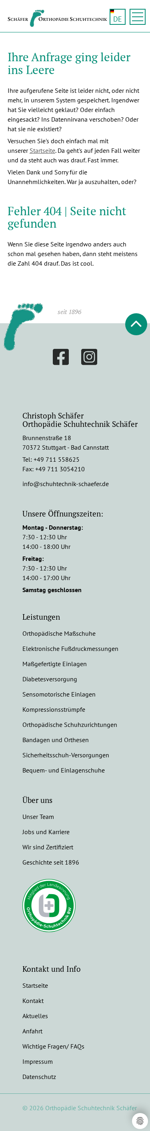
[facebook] (61, 358)
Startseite (42, 150)
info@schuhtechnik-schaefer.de (65, 484)
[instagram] (89, 358)
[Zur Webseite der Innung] (50, 905)
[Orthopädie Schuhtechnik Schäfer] (62, 25)
